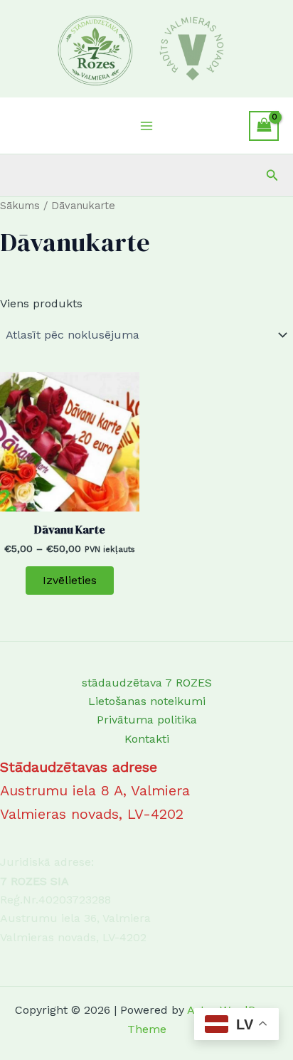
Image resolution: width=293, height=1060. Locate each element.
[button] (272, 175)
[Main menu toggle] (146, 126)
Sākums (20, 205)
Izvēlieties (70, 580)
